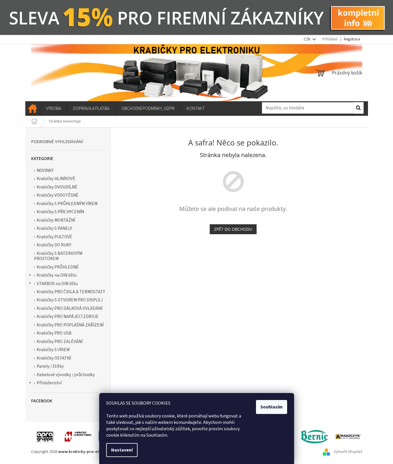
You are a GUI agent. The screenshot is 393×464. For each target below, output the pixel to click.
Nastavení (122, 450)
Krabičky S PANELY (54, 228)
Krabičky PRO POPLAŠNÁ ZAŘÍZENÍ (70, 325)
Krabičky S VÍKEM (53, 349)
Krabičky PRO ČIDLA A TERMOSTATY (71, 292)
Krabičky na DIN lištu (57, 275)
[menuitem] (32, 108)
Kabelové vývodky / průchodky (66, 374)
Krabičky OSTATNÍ (54, 358)
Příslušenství (49, 383)
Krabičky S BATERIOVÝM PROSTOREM (58, 256)
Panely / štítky (50, 366)
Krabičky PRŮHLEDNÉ (58, 267)
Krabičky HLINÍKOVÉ (56, 178)
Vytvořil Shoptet (348, 452)
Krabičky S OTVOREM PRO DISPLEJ (70, 300)
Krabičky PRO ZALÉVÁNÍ (60, 341)
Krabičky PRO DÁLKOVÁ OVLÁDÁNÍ (69, 308)
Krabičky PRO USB (54, 333)
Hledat (358, 108)
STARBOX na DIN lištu (57, 283)
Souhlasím (271, 407)
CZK (307, 39)
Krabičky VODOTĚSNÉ (58, 195)
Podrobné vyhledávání (57, 141)
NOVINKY (45, 170)
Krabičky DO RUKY (54, 245)
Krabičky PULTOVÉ (54, 237)
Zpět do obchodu (233, 229)
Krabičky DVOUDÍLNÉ (57, 187)
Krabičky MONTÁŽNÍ (56, 220)
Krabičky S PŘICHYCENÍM (60, 212)
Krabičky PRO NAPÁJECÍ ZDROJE (68, 316)
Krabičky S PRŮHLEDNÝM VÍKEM (67, 203)
